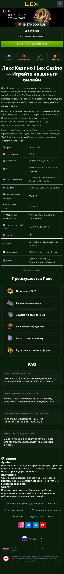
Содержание (35, 516)
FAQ (50, 516)
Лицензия (17, 516)
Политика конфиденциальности (24, 503)
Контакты (53, 503)
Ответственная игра (15, 510)
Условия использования (46, 510)
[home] (32, 4)
